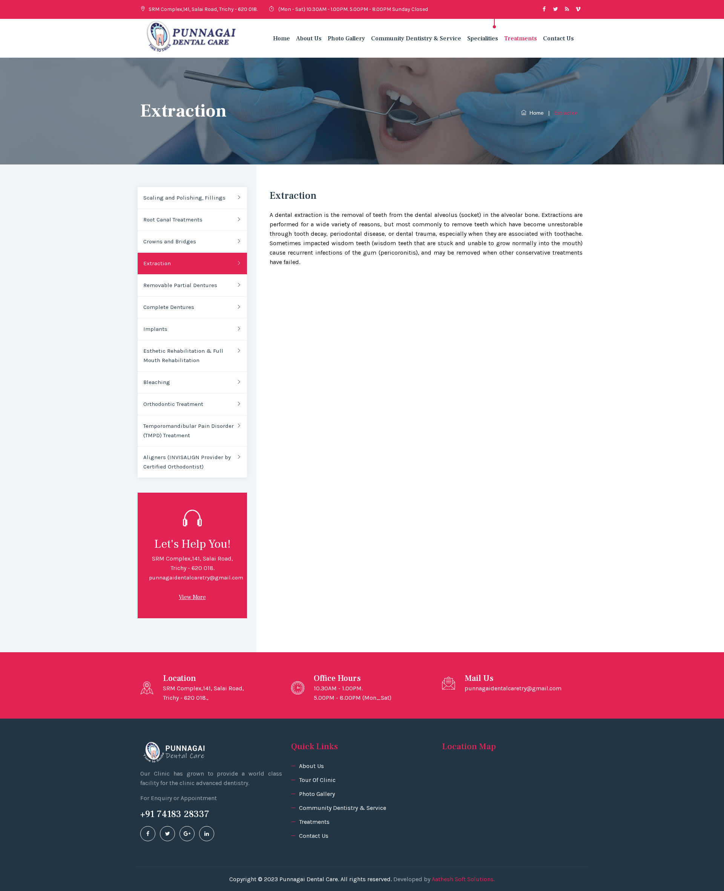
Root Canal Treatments (172, 219)
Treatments (520, 38)
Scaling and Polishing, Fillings (184, 197)
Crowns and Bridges (169, 241)
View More (192, 597)
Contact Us (558, 38)
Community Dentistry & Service (416, 38)
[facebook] (147, 833)
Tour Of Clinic (317, 779)
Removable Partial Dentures (180, 285)
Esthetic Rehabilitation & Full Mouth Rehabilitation (183, 355)
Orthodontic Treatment (173, 404)
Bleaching (156, 382)
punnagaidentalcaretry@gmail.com (196, 577)
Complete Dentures (168, 307)
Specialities (482, 38)
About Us (309, 38)
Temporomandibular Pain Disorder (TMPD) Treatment (188, 430)
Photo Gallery (346, 38)
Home (281, 38)
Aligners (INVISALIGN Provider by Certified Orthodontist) (187, 462)
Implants (155, 329)
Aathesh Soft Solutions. (463, 879)
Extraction (157, 263)
